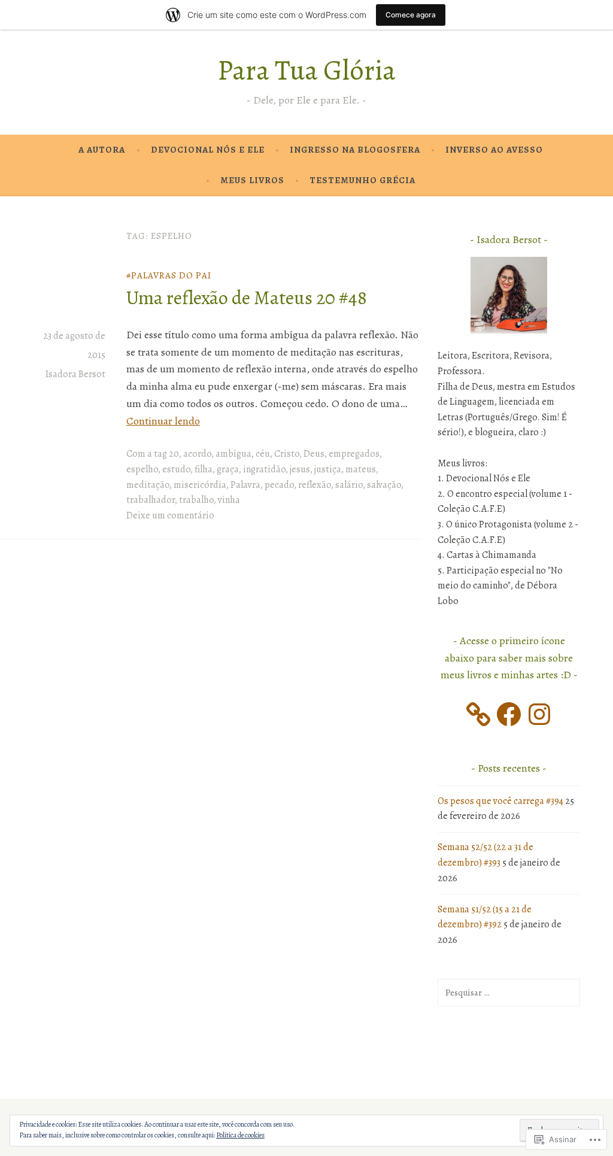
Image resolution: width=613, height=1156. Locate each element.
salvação (384, 484)
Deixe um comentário (170, 515)
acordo (197, 453)
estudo (176, 469)
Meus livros (252, 180)
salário (349, 484)
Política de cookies (240, 1135)
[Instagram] (539, 714)
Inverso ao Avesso (494, 150)
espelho (142, 469)
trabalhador (150, 499)
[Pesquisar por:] (509, 992)
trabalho (196, 499)
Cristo (286, 453)
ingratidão (264, 469)
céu (263, 453)
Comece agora (411, 14)
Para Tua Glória (306, 70)
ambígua (233, 453)
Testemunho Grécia (362, 180)
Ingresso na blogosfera (355, 150)
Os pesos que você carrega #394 (500, 801)
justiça (327, 469)
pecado (279, 484)
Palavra (245, 484)
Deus (314, 453)
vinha (229, 499)
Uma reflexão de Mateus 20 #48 (246, 297)
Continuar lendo (163, 421)
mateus (360, 469)
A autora (101, 150)
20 (174, 453)
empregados (354, 453)
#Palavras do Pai (168, 275)
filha (204, 469)
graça (228, 469)
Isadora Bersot (75, 374)
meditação (147, 484)
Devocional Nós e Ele (208, 150)
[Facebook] (508, 714)
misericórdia (200, 484)
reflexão (314, 484)
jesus (300, 469)
